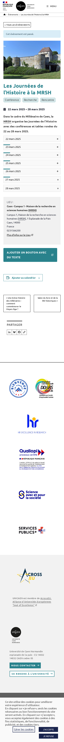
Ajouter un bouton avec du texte (26, 255)
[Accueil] (4, 14)
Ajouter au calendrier (24, 277)
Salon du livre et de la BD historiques (48, 299)
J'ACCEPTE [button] (48, 729)
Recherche (30, 100)
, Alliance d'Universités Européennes (32, 601)
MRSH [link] (7, 121)
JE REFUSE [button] (48, 736)
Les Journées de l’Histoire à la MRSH (35, 14)
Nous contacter (23, 665)
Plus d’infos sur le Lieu (19, 234)
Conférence (12, 100)
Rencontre (48, 100)
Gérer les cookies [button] (24, 729)
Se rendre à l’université (30, 673)
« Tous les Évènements (17, 24)
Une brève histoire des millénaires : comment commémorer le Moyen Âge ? (15, 303)
